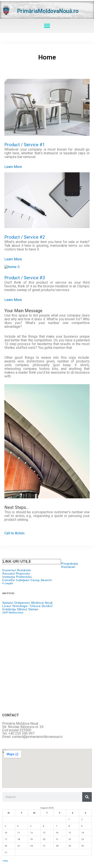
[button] (47, 26)
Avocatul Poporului (16, 573)
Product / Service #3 (24, 277)
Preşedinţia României (69, 565)
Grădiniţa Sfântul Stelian (20, 609)
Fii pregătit (7, 583)
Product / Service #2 (24, 237)
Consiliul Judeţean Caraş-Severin (27, 580)
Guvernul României (16, 570)
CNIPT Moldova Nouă (12, 612)
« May (5, 861)
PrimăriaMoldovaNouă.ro (47, 11)
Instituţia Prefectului (17, 576)
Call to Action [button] (14, 533)
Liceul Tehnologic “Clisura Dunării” (27, 606)
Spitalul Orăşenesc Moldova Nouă (27, 602)
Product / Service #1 (24, 144)
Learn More (13, 167)
